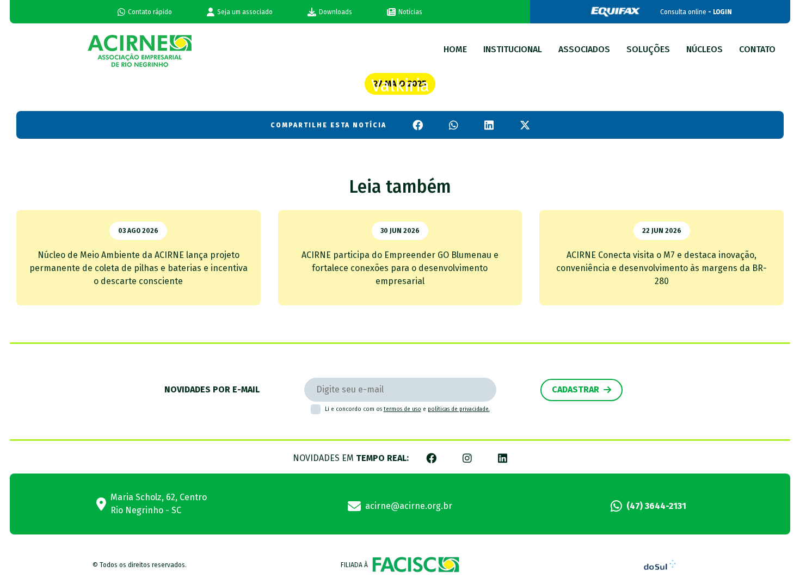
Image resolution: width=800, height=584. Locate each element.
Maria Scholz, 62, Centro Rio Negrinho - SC (158, 503)
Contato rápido (150, 12)
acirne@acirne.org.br (408, 506)
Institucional (512, 49)
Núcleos (704, 49)
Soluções (648, 49)
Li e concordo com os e (407, 409)
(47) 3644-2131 (656, 506)
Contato (757, 49)
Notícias (410, 12)
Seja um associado (245, 12)
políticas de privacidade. (459, 409)
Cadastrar (575, 389)
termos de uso (402, 409)
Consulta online (696, 12)
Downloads (335, 12)
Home (455, 49)
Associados (584, 49)
